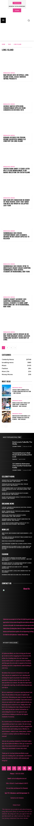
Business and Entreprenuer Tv (20, 793)
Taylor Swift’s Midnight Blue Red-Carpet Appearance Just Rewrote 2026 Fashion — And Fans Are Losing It (17, 559)
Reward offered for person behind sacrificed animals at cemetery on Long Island (14, 139)
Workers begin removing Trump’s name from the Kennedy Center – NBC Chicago (16, 519)
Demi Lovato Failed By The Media (22, 443)
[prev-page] (3, 426)
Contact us (6, 583)
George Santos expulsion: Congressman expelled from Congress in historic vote (14, 108)
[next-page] (15, 347)
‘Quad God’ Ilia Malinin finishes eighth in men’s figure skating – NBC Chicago (15, 494)
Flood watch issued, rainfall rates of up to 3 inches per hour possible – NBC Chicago (15, 523)
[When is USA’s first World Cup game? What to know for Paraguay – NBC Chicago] (6, 403)
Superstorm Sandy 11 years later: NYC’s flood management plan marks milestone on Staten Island (16, 170)
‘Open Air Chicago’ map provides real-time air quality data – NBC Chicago (15, 485)
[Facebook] (4, 768)
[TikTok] (19, 768)
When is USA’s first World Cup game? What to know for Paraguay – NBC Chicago (21, 404)
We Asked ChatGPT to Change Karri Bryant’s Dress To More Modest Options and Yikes (16, 563)
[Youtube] (29, 768)
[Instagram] (9, 768)
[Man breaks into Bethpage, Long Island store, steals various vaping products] (17, 62)
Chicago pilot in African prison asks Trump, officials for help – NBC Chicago (15, 481)
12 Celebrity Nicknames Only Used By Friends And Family (21, 465)
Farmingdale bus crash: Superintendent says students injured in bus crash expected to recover (16, 236)
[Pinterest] (14, 768)
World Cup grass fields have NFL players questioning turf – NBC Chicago (14, 516)
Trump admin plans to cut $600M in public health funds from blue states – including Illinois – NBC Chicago (16, 489)
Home (3, 44)
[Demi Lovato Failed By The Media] (6, 445)
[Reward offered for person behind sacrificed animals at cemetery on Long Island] (17, 124)
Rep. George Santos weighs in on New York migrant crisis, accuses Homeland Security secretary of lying (16, 337)
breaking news (9, 73)
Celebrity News (16, 446)
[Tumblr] (24, 768)
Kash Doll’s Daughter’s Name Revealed (13, 541)
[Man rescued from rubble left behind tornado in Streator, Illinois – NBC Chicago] (6, 417)
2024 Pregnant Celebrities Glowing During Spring (16, 543)
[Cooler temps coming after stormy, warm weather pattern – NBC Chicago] (6, 390)
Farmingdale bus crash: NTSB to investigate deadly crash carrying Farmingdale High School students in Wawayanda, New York (17, 269)
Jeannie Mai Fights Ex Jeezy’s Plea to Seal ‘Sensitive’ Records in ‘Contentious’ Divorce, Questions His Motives (16, 547)
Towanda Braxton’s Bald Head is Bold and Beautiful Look (22, 455)
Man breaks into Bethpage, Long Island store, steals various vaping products (16, 77)
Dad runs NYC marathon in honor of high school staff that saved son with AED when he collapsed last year (16, 203)
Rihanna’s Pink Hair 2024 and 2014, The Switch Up (16, 574)
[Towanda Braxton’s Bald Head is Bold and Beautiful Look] (6, 456)
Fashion (14, 459)
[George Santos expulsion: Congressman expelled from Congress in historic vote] (17, 93)
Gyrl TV (7, 793)
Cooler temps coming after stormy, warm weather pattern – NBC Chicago (21, 391)
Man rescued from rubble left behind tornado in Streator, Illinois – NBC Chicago (21, 417)
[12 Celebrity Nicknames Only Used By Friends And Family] (6, 467)
